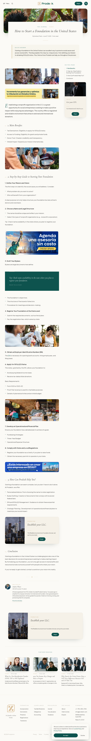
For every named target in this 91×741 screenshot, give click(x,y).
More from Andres (17, 600)
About (63, 709)
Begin (78, 3)
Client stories (65, 712)
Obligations (37, 712)
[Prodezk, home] (45, 3)
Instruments (23, 712)
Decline (83, 735)
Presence (23, 715)
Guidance (50, 715)
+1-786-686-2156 (81, 709)
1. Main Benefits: (70, 68)
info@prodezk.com (81, 712)
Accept (65, 735)
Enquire (64, 715)
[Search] (12, 4)
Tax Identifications (39, 709)
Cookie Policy (77, 728)
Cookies (46, 734)
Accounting (37, 715)
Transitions (23, 720)
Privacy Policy (58, 730)
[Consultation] (86, 3)
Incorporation (24, 709)
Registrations (24, 717)
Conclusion (69, 78)
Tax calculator (52, 712)
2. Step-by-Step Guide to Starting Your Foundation (73, 72)
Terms (40, 734)
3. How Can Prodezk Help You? (75, 75)
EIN (9, 356)
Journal (50, 709)
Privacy (35, 734)
